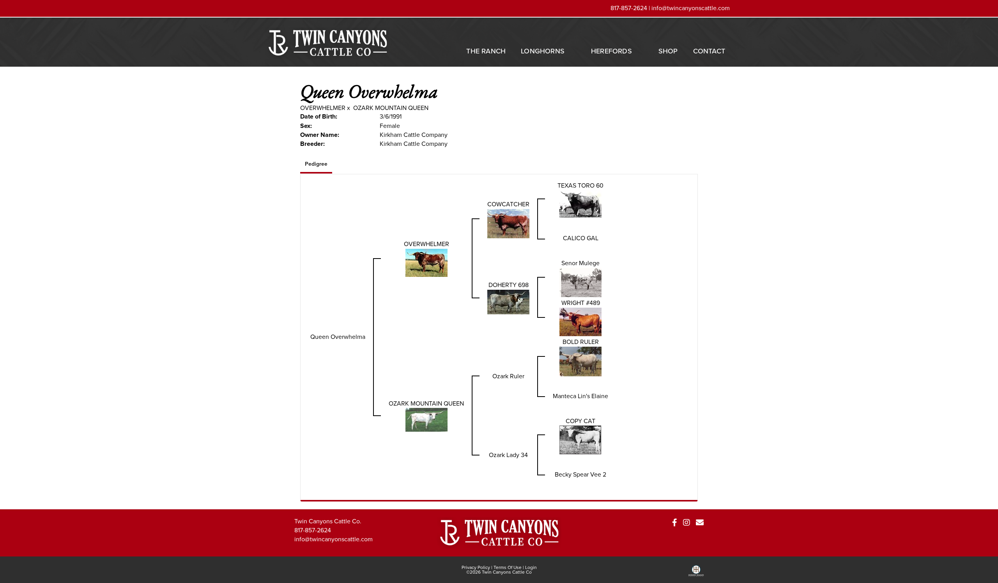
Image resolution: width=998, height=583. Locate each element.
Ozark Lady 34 (508, 454)
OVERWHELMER (322, 107)
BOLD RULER (581, 341)
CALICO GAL (580, 238)
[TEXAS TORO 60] (580, 203)
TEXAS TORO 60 (580, 185)
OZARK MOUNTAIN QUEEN (390, 107)
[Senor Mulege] (580, 281)
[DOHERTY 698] (508, 301)
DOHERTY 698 (508, 284)
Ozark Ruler (508, 376)
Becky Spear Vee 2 (580, 474)
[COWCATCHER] (508, 222)
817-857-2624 (312, 530)
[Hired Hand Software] (696, 573)
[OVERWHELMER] (426, 262)
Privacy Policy (476, 567)
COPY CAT (580, 420)
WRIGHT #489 (580, 302)
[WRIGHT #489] (580, 321)
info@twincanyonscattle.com (690, 8)
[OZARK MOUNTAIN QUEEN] (426, 419)
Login (531, 567)
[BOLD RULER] (580, 360)
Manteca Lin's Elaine (580, 396)
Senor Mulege (580, 263)
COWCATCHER (508, 204)
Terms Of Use (508, 567)
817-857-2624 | (630, 8)
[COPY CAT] (580, 439)
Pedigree (316, 164)
